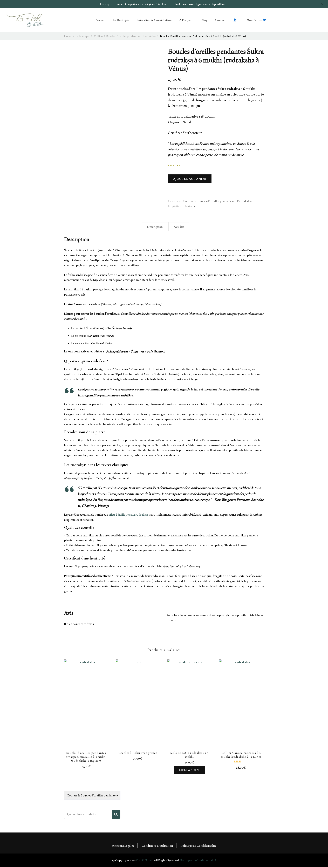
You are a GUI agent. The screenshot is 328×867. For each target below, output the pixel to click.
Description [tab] (155, 227)
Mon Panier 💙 (256, 20)
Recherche (116, 814)
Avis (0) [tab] (179, 227)
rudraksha (188, 206)
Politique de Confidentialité (198, 846)
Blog (204, 20)
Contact (220, 20)
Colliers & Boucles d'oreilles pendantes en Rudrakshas (217, 201)
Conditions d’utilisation (157, 846)
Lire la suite (189, 770)
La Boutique (121, 20)
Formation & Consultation (154, 20)
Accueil (101, 20)
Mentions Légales (123, 846)
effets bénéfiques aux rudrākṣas (128, 514)
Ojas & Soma (144, 860)
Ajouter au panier (189, 179)
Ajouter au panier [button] (86, 707)
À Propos (185, 20)
